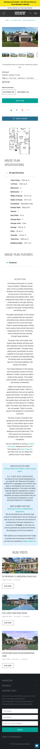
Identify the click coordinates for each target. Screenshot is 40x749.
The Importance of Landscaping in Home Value (19, 576)
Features (13, 262)
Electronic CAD (23, 92)
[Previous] (3, 37)
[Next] (36, 37)
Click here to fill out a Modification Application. (20, 509)
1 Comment (23, 659)
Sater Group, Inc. (26, 449)
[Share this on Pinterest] (22, 110)
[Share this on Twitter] (11, 110)
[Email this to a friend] (28, 110)
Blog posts (20, 552)
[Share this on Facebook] (17, 110)
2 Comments (26, 616)
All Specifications (16, 173)
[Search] (30, 13)
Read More (8, 586)
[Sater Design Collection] (20, 13)
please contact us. (29, 541)
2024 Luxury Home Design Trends (14, 613)
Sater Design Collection (23, 744)
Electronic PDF (8, 92)
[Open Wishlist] (37, 746)
